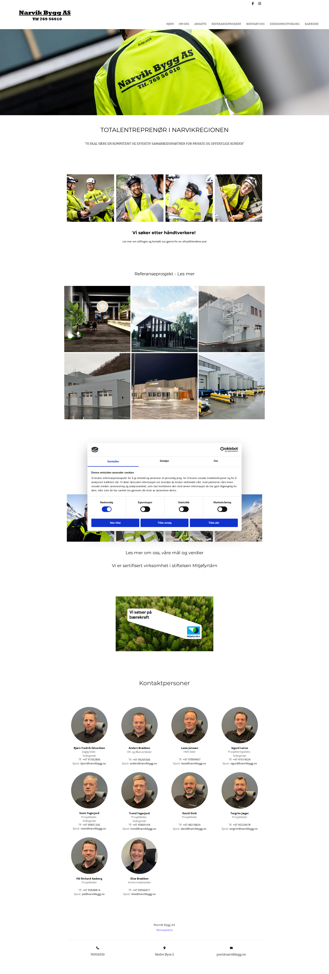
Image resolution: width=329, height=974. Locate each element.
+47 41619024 (242, 759)
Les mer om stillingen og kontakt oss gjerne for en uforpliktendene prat (164, 241)
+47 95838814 (91, 890)
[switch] (145, 509)
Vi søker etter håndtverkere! (164, 232)
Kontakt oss (255, 24)
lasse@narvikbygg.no (193, 763)
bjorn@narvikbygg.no (93, 763)
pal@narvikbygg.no (93, 894)
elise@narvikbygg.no (143, 894)
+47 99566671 (141, 890)
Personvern (164, 930)
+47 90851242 (91, 824)
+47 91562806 (91, 759)
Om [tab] (216, 460)
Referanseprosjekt (226, 24)
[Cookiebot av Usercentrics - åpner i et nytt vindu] (223, 449)
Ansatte (200, 24)
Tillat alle (214, 522)
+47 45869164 (141, 824)
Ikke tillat (115, 522)
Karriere (312, 24)
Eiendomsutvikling (285, 24)
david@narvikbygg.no (193, 828)
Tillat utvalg (165, 522)
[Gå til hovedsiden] (45, 15)
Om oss (184, 24)
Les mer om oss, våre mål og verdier (165, 552)
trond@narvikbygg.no (143, 828)
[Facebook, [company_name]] (252, 3)
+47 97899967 (191, 759)
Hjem (170, 24)
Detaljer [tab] (164, 460)
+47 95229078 (242, 824)
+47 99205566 (141, 759)
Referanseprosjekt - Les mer (165, 273)
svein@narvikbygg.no (93, 828)
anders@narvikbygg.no (143, 763)
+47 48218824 (191, 824)
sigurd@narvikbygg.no (243, 763)
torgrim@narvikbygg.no (244, 828)
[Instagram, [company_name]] (259, 3)
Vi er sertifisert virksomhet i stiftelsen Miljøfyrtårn (164, 565)
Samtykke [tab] (113, 461)
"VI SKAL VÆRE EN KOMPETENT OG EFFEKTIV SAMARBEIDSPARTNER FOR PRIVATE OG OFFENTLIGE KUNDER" (164, 144)
